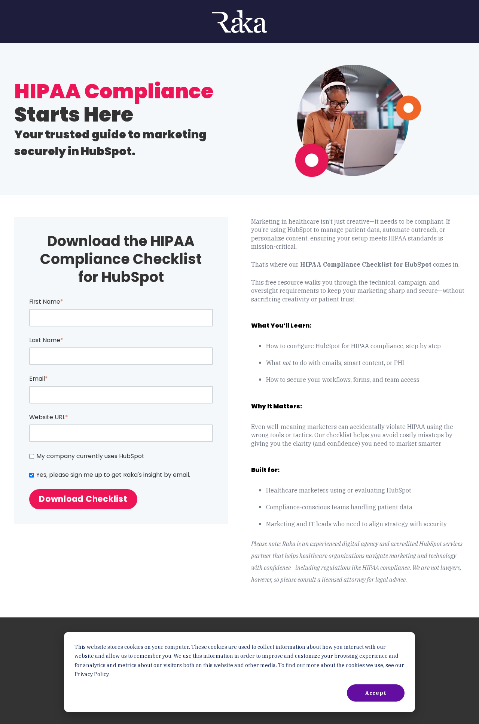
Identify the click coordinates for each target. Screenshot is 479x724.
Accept (376, 693)
